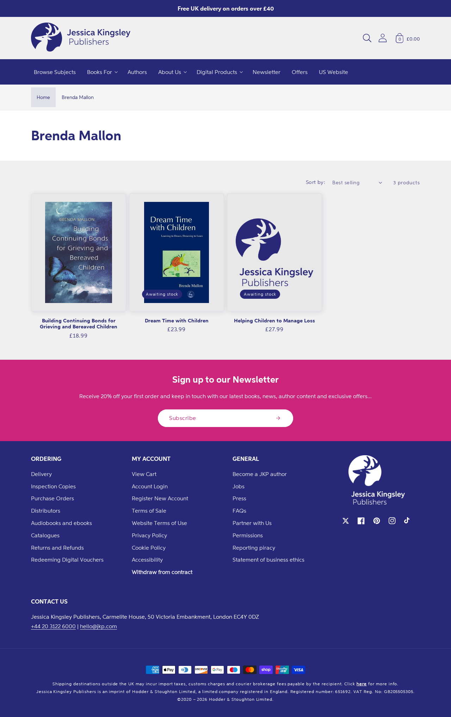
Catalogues (45, 535)
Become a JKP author (260, 474)
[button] (367, 38)
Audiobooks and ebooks (61, 523)
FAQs (239, 510)
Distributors (45, 510)
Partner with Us (252, 523)
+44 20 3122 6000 (53, 626)
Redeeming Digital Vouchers (67, 559)
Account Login (150, 486)
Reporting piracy (254, 547)
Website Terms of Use (159, 523)
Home (43, 97)
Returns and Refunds (57, 547)
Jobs (239, 486)
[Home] (80, 38)
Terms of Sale (149, 510)
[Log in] (382, 37)
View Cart (144, 474)
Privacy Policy (149, 535)
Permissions (248, 535)
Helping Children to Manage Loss (274, 320)
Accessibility (147, 559)
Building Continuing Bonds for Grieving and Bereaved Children (78, 323)
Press (239, 498)
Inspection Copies (53, 486)
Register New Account (160, 498)
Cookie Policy (149, 547)
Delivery (41, 474)
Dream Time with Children (177, 320)
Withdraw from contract (162, 572)
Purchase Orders (52, 498)
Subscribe (182, 418)
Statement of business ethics (268, 559)
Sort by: (316, 182)
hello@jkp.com (98, 626)
